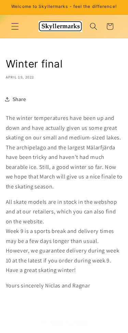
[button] (15, 26)
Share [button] (19, 99)
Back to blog (69, 322)
